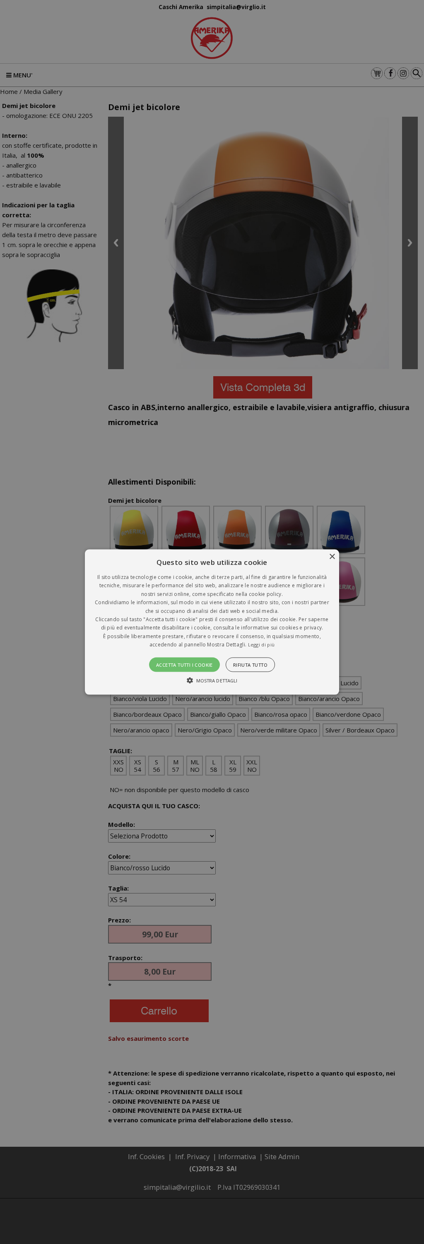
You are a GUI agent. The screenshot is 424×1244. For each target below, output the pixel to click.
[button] (212, 622)
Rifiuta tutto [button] (250, 664)
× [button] (332, 557)
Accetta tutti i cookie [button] (184, 664)
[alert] (212, 622)
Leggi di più (261, 644)
